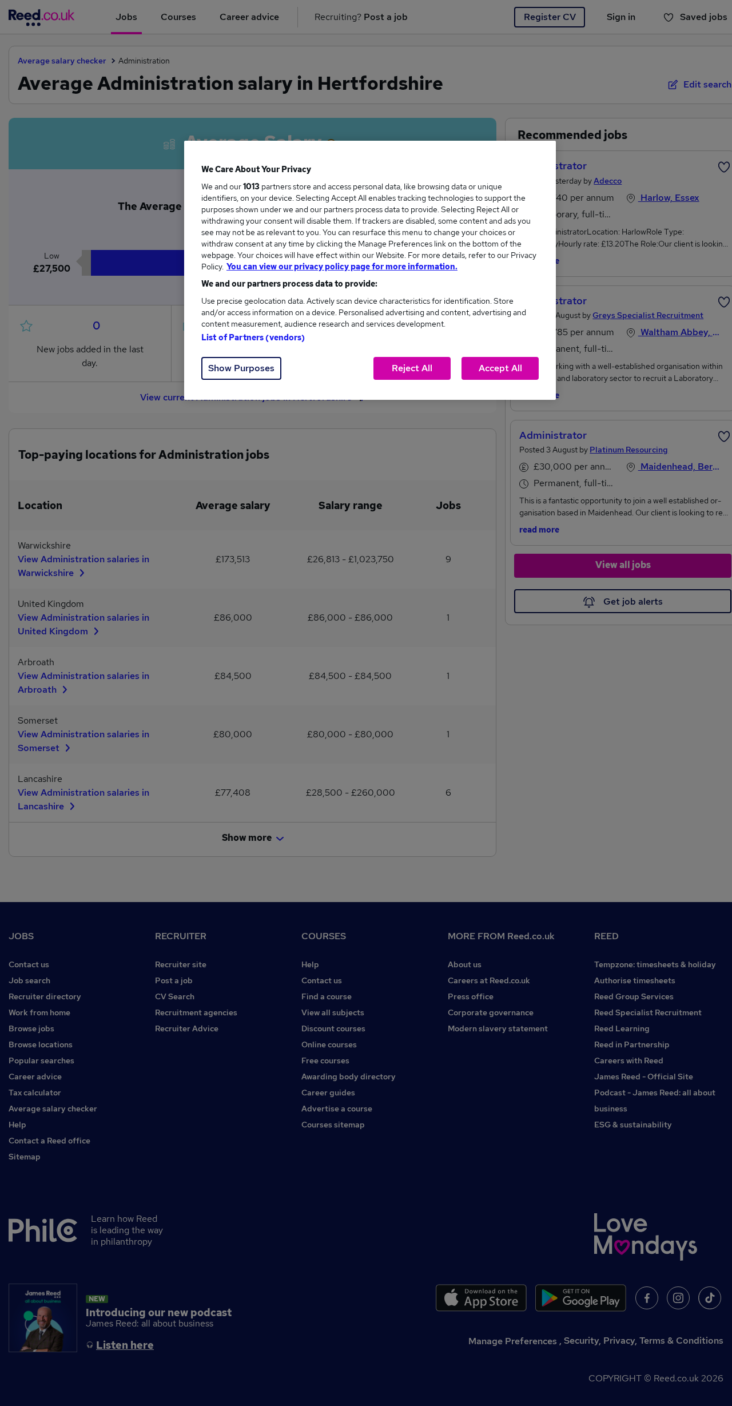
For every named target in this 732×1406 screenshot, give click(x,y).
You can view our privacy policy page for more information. (342, 266)
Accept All (500, 368)
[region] (370, 270)
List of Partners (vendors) (253, 337)
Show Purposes (241, 368)
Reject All (412, 368)
